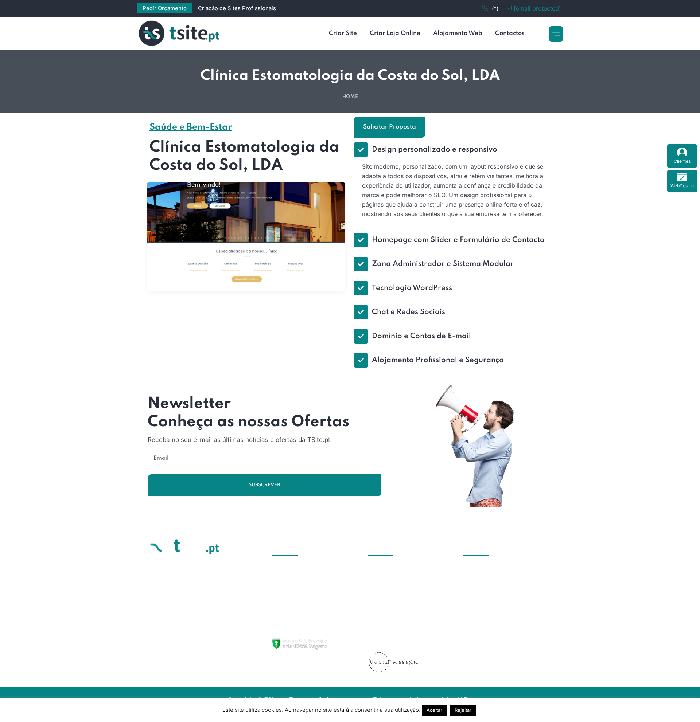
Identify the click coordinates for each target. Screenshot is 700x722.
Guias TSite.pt (396, 585)
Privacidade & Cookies (408, 639)
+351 (470, 585)
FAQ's (385, 612)
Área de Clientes (399, 598)
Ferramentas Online (307, 625)
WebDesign (682, 185)
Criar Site (294, 571)
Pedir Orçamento (165, 8)
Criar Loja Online (304, 585)
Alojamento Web (304, 598)
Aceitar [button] (434, 710)
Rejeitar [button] (463, 710)
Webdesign (296, 612)
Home (350, 96)
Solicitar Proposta (389, 127)
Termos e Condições (405, 625)
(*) (495, 8)
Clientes (682, 161)
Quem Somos (395, 571)
